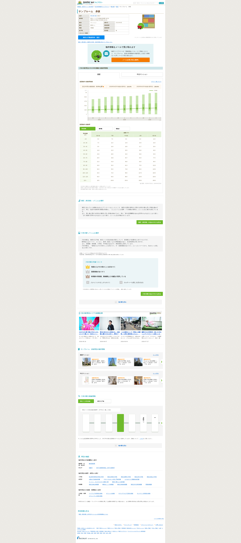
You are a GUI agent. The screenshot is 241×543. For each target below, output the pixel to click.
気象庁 (91, 467)
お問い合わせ (159, 524)
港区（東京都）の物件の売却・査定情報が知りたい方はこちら (95, 42)
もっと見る (156, 355)
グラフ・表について (156, 81)
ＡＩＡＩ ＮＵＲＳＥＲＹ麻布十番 (99, 482)
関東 (85, 533)
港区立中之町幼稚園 (136, 484)
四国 (101, 533)
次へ (161, 423)
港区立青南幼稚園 (122, 484)
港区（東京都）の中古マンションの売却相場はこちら (93, 514)
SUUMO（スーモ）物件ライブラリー (90, 2)
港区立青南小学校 (112, 476)
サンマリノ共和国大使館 (143, 493)
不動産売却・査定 (94, 531)
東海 (95, 533)
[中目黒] (86, 423)
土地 (160, 528)
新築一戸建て (148, 528)
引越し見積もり (108, 531)
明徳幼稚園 (149, 484)
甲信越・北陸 (90, 533)
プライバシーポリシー (147, 524)
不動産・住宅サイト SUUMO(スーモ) (86, 528)
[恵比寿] (97, 423)
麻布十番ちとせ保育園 (118, 482)
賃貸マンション (103, 528)
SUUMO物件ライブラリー (102, 6)
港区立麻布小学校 (126, 476)
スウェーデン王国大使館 (95, 496)
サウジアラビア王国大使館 (126, 493)
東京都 (112, 6)
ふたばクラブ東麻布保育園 (132, 479)
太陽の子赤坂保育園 (94, 479)
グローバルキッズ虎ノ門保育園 (112, 479)
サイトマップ (128, 524)
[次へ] (161, 362)
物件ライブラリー (123, 531)
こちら (141, 438)
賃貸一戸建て (118, 528)
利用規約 (136, 524)
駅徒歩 (117, 128)
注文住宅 (79, 531)
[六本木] (120, 423)
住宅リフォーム (85, 531)
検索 (162, 3)
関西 (98, 533)
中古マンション (140, 528)
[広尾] (109, 423)
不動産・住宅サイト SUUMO (85, 6)
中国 (104, 533)
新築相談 (101, 531)
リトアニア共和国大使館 (95, 493)
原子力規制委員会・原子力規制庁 (105, 467)
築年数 (100, 128)
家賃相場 (124, 528)
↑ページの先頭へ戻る (159, 518)
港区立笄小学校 (139, 476)
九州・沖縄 (108, 533)
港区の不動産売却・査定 (91, 37)
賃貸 (97, 528)
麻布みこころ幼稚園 (108, 484)
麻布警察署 (92, 463)
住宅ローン (115, 531)
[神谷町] (132, 423)
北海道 (78, 533)
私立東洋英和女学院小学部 (96, 476)
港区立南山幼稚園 (94, 484)
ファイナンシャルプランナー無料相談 (136, 531)
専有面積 (84, 128)
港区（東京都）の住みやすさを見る (149, 222)
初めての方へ (118, 524)
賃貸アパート (111, 528)
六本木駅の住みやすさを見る (152, 294)
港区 (117, 6)
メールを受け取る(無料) (130, 60)
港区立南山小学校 (152, 476)
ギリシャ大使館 (110, 493)
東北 (82, 533)
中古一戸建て (155, 528)
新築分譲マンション (131, 528)
